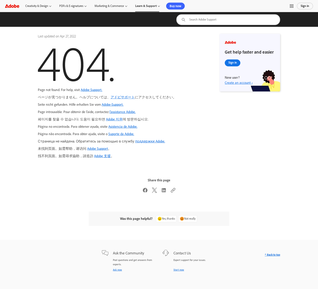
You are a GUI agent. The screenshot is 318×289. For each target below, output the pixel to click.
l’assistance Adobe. (122, 112)
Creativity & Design (36, 6)
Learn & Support (146, 6)
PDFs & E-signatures (71, 6)
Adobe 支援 (102, 156)
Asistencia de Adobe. (122, 127)
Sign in (305, 6)
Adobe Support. (91, 90)
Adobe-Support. (113, 104)
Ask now (117, 269)
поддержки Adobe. (150, 141)
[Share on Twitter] (154, 192)
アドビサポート (123, 97)
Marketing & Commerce (109, 6)
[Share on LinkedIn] (163, 192)
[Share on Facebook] (145, 192)
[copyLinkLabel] (173, 192)
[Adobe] (12, 6)
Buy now (175, 6)
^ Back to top (272, 254)
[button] (291, 6)
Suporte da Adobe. (121, 134)
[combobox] (228, 19)
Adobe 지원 (114, 119)
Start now (178, 269)
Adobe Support (97, 149)
